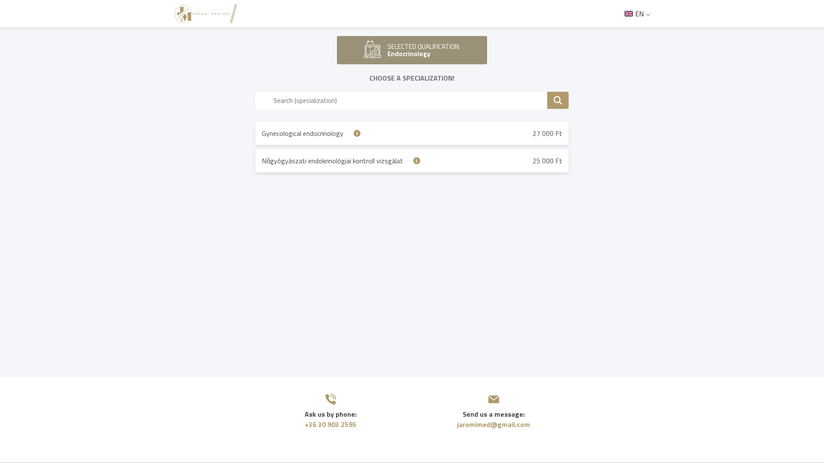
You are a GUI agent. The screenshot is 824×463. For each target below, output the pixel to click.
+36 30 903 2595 (330, 424)
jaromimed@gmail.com (493, 424)
